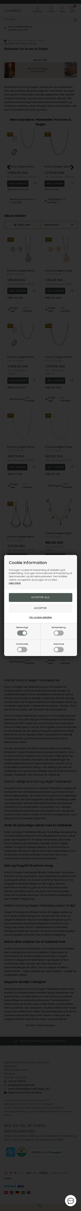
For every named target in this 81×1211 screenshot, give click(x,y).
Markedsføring (59, 627)
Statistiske (58, 644)
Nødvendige (22, 627)
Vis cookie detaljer (40, 617)
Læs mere (15, 583)
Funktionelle (22, 644)
